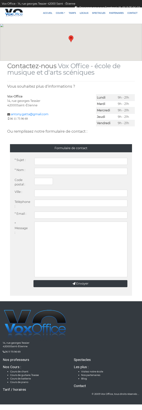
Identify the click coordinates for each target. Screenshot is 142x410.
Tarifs (72, 13)
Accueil (47, 13)
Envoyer (81, 283)
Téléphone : (22, 204)
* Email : (20, 213)
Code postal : (20, 182)
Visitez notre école (92, 371)
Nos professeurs (16, 360)
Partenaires (116, 13)
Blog (84, 378)
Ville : (18, 192)
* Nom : (20, 170)
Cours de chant (19, 371)
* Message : (21, 228)
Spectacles (98, 13)
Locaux (84, 13)
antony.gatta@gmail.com (29, 114)
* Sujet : (20, 160)
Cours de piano (19, 382)
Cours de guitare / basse (24, 375)
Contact (132, 13)
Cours (59, 13)
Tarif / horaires (14, 389)
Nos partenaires (90, 375)
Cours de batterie (20, 378)
